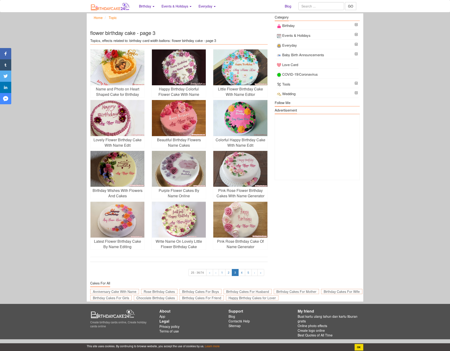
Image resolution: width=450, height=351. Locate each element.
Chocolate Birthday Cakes (155, 297)
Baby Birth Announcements (303, 54)
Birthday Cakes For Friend (201, 297)
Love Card (290, 64)
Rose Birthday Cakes (159, 291)
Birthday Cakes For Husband (247, 291)
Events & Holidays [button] (175, 6)
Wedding (289, 93)
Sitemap (235, 325)
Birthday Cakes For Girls (111, 297)
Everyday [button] (206, 6)
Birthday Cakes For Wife (342, 291)
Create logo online (311, 330)
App (162, 316)
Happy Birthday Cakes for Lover (252, 297)
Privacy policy (169, 326)
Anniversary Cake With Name (114, 291)
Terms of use (169, 331)
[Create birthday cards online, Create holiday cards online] (111, 6)
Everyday (289, 45)
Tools (286, 84)
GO (350, 6)
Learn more (212, 346)
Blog (288, 6)
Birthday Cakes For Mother (296, 291)
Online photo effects (312, 325)
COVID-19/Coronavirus (300, 74)
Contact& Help (239, 321)
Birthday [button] (145, 6)
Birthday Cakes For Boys (200, 291)
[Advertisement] (317, 147)
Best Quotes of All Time (315, 335)
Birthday (288, 25)
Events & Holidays (296, 35)
